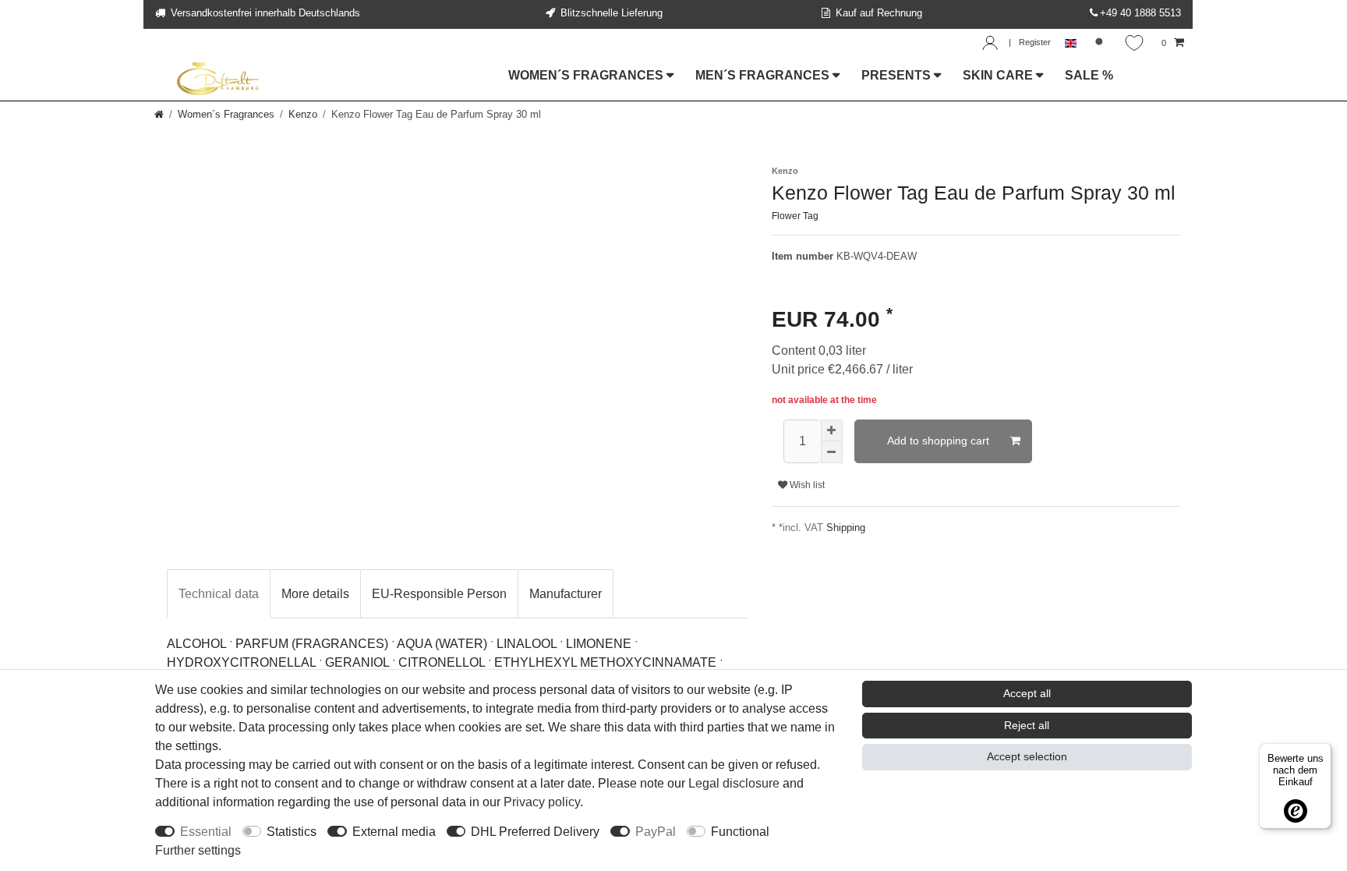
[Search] (1100, 43)
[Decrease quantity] (832, 452)
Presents (897, 75)
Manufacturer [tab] (565, 593)
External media (394, 831)
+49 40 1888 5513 (1140, 13)
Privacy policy (542, 802)
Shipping (845, 527)
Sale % (1089, 75)
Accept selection (1027, 756)
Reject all (1026, 725)
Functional (740, 831)
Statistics (291, 831)
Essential (206, 831)
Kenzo (302, 114)
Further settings (198, 850)
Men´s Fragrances (764, 75)
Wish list (806, 485)
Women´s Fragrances (587, 75)
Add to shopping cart (938, 440)
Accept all (1027, 693)
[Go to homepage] (159, 114)
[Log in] (990, 43)
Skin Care (999, 75)
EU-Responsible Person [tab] (439, 593)
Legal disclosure (734, 783)
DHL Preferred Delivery (535, 831)
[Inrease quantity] (832, 430)
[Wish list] (1134, 43)
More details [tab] (315, 593)
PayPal (655, 831)
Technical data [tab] (219, 593)
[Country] (1070, 43)
